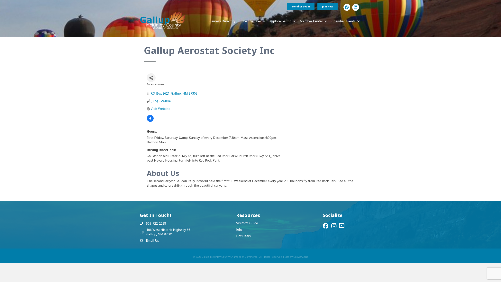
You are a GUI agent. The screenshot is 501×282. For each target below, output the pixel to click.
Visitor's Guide (247, 223)
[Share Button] (151, 77)
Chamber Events (344, 21)
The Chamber (251, 21)
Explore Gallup (280, 21)
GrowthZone (300, 256)
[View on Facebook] (150, 120)
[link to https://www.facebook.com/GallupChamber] (346, 7)
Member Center (311, 21)
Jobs (239, 229)
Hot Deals (243, 236)
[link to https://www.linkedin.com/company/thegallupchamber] (355, 7)
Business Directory (221, 21)
